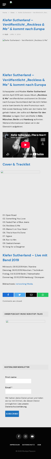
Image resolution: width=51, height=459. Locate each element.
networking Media (24, 284)
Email (8, 387)
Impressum (15, 445)
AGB (39, 445)
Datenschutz (28, 445)
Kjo (6, 34)
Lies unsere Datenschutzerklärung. (17, 405)
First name (10, 377)
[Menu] (4, 5)
